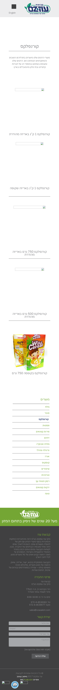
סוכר (47, 413)
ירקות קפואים (42, 487)
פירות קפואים (42, 431)
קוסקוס (45, 462)
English (12, 13)
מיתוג (25, 676)
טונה (47, 493)
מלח (47, 406)
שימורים (45, 468)
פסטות (46, 425)
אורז (47, 456)
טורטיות (45, 475)
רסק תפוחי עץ (42, 481)
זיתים (46, 437)
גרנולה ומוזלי (43, 450)
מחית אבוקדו (42, 444)
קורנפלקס (44, 419)
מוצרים (45, 399)
